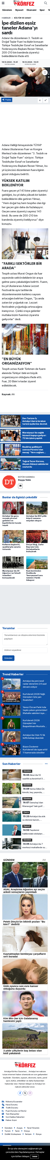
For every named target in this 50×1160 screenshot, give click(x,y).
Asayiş (19, 1128)
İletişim (28, 1134)
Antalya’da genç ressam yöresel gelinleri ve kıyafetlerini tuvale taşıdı (11, 520)
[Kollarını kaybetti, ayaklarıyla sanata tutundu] (13, 536)
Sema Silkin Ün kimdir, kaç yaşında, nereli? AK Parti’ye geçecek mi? (33, 791)
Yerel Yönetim (33, 1128)
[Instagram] (30, 1093)
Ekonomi (31, 10)
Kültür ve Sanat (22, 18)
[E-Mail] (20, 486)
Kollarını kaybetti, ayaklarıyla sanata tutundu (11, 547)
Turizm (8, 1131)
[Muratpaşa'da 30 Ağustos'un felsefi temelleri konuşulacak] (13, 563)
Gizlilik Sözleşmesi (13, 1134)
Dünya (27, 1131)
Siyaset (19, 10)
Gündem (7, 10)
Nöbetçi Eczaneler (14, 1102)
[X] (25, 1093)
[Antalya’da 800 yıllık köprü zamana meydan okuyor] (37, 508)
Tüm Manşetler (12, 1114)
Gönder (8, 658)
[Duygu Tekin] (9, 482)
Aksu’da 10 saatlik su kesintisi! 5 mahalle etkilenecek (32, 777)
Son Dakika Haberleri (15, 1117)
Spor (42, 10)
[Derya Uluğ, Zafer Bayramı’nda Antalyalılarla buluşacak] (37, 536)
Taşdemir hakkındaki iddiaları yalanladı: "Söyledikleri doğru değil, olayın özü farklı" (34, 832)
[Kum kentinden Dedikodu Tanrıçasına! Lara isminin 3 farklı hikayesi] (37, 563)
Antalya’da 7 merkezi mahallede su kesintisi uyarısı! (33, 846)
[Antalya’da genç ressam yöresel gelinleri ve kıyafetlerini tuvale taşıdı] (13, 508)
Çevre (26, 812)
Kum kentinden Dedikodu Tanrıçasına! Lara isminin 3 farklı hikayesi (34, 575)
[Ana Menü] (3, 3)
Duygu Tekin (24, 480)
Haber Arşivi (11, 1120)
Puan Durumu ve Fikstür (16, 1111)
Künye (39, 1134)
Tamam (34, 1156)
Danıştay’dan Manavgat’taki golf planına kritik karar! (32, 804)
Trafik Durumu (12, 1108)
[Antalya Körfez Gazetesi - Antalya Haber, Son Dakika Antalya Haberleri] (23, 3)
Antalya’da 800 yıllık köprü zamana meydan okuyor (36, 518)
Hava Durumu (12, 1105)
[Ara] (45, 3)
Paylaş (8, 100)
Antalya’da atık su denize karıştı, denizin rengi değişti (33, 818)
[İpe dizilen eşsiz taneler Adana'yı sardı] (25, 82)
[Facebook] (20, 1093)
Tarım (17, 1131)
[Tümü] (46, 764)
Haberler (6, 18)
